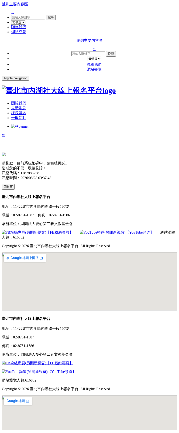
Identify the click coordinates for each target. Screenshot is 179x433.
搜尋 (51, 17)
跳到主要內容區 (15, 4)
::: (12, 12)
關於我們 (18, 103)
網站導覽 (18, 32)
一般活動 (18, 118)
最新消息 (18, 108)
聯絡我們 (18, 27)
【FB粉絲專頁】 (59, 232)
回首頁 (8, 186)
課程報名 (18, 113)
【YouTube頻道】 (139, 232)
